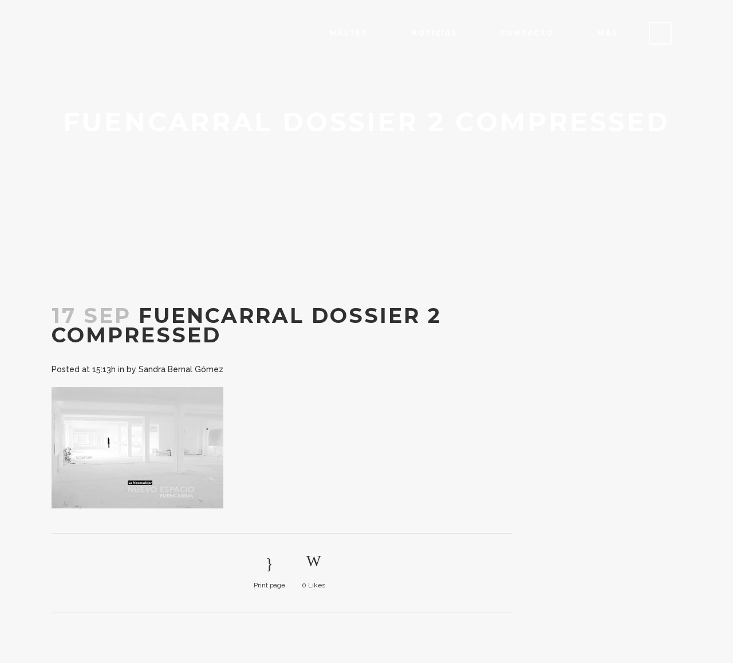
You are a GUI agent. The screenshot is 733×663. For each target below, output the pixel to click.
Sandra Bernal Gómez (181, 369)
